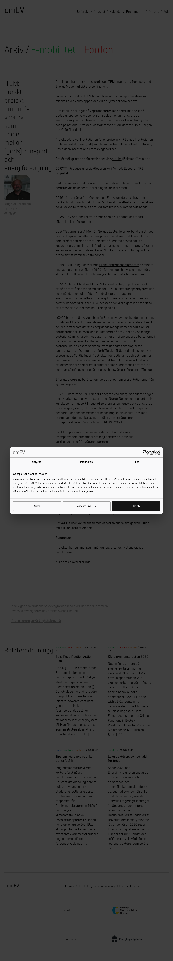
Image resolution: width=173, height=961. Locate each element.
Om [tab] (137, 461)
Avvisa (37, 506)
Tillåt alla (136, 506)
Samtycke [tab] (36, 461)
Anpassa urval (84, 506)
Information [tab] (86, 461)
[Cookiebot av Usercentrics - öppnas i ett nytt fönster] (145, 452)
